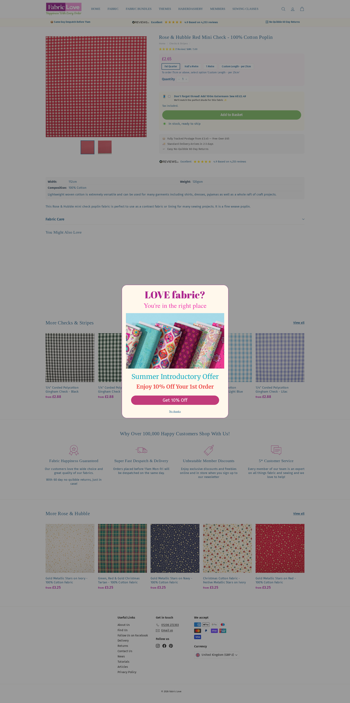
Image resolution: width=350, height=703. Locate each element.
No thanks (175, 411)
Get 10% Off (175, 400)
